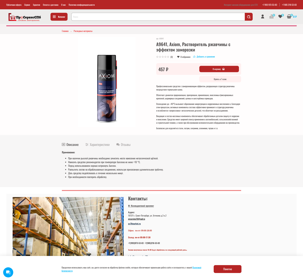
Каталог (61, 16)
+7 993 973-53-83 (269, 4)
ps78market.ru (134, 223)
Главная (65, 31)
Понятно (227, 269)
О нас (63, 4)
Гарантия (36, 4)
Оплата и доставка (50, 4)
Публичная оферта (13, 4)
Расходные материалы (83, 31)
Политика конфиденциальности (82, 4)
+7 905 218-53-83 (289, 4)
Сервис (27, 4)
